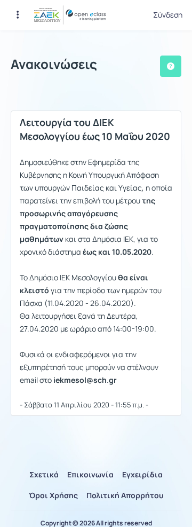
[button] (18, 15)
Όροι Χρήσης (53, 495)
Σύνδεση (167, 15)
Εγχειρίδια (142, 474)
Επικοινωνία (90, 474)
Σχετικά (44, 474)
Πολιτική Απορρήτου (125, 495)
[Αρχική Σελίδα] (70, 15)
